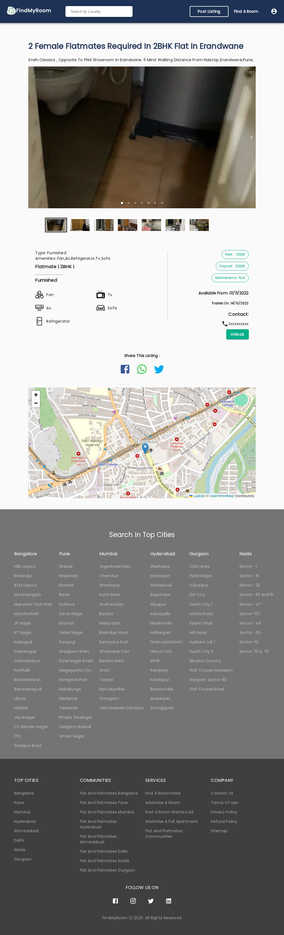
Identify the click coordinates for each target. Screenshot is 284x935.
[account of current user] (274, 11)
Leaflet (198, 495)
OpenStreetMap (222, 495)
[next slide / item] (252, 137)
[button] (122, 203)
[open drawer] (28, 11)
